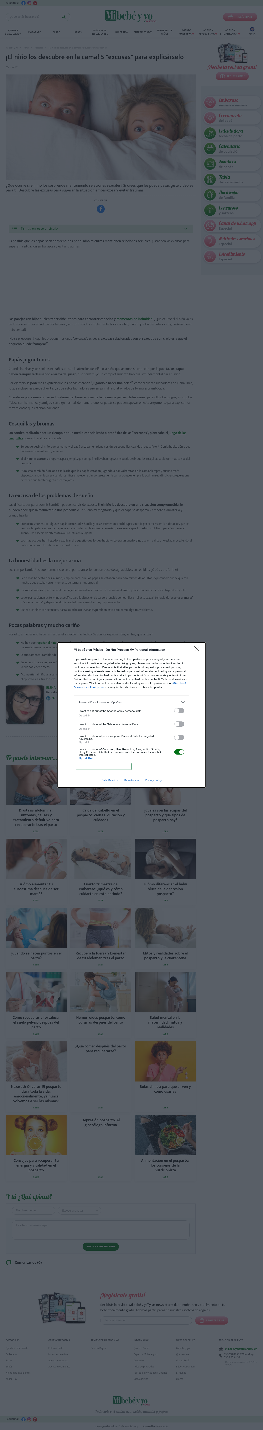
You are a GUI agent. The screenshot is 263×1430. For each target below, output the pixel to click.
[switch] (179, 710)
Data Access (131, 780)
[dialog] (131, 715)
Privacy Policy (153, 780)
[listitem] (131, 702)
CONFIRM (104, 766)
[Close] (198, 650)
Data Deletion (109, 780)
